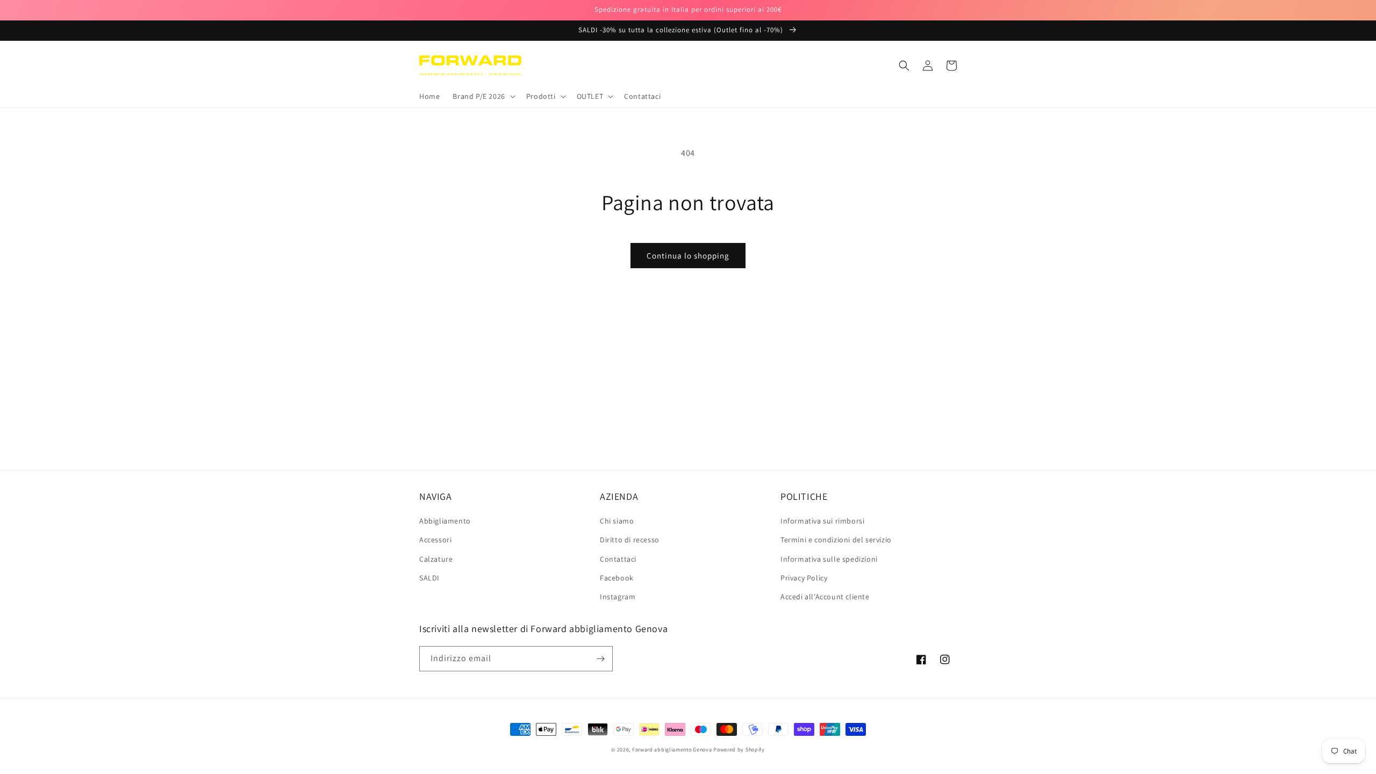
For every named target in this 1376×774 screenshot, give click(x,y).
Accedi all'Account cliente (825, 596)
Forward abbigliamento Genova (672, 749)
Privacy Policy (803, 578)
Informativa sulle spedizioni (829, 559)
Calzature (436, 559)
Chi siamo (617, 521)
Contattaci (618, 559)
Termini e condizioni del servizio (836, 539)
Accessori (435, 539)
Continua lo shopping (688, 255)
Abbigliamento (445, 521)
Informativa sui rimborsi (822, 521)
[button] (482, 96)
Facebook (617, 578)
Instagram (617, 596)
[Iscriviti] (600, 658)
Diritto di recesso (630, 539)
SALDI (429, 578)
